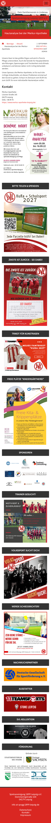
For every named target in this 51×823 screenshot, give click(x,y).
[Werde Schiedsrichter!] (25, 633)
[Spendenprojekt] (25, 222)
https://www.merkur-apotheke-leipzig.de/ (19, 102)
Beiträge (10, 44)
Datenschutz (25, 810)
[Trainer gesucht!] (25, 521)
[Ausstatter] (25, 703)
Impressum (25, 815)
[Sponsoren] (25, 472)
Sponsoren (38, 49)
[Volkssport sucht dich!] (25, 577)
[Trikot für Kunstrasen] (25, 355)
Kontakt (25, 812)
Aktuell (19, 44)
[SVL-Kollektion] (25, 732)
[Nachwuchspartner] (25, 674)
